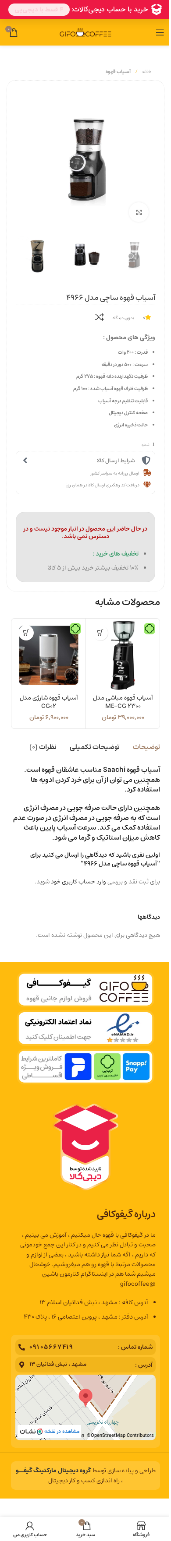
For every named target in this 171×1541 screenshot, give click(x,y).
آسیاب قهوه (118, 71)
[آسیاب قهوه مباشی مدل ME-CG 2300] (122, 655)
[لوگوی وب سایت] (85, 32)
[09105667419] (21, 1347)
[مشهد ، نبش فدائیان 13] (21, 1365)
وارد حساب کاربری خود (78, 881)
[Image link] (85, 1028)
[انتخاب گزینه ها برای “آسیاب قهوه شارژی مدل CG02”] (26, 632)
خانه (146, 71)
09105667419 (51, 1347)
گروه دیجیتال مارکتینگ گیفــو (53, 1470)
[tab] (146, 747)
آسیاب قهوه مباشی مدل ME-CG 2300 (123, 702)
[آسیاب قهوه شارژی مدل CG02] (48, 655)
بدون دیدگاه (123, 318)
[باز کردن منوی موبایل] (160, 32)
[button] (100, 632)
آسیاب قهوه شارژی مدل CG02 (49, 702)
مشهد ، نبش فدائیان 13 (57, 1364)
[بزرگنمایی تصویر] (139, 212)
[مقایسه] (99, 317)
